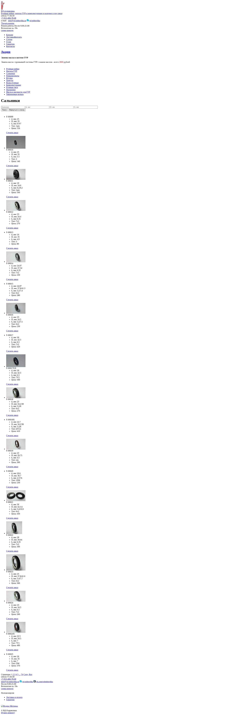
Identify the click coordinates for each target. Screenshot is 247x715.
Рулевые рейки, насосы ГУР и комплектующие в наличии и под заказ (31, 13)
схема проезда (7, 30)
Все (30, 674)
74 (22, 674)
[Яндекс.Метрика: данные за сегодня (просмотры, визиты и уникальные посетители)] (9, 706)
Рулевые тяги (12, 87)
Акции (5, 51)
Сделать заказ (12, 133)
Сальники (10, 73)
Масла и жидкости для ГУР (18, 92)
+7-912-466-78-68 (8, 18)
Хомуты (9, 80)
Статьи (9, 39)
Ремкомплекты (12, 76)
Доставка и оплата (14, 697)
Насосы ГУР (11, 71)
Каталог (9, 35)
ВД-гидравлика (8, 11)
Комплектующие (13, 85)
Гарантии (10, 44)
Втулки (9, 78)
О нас (8, 42)
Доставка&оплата (14, 37)
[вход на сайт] (2, 704)
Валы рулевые (12, 83)
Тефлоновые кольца (15, 94)
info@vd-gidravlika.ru (17, 21)
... (19, 674)
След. (26, 674)
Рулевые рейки (12, 69)
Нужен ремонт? (8, 713)
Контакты (10, 46)
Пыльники (11, 90)
